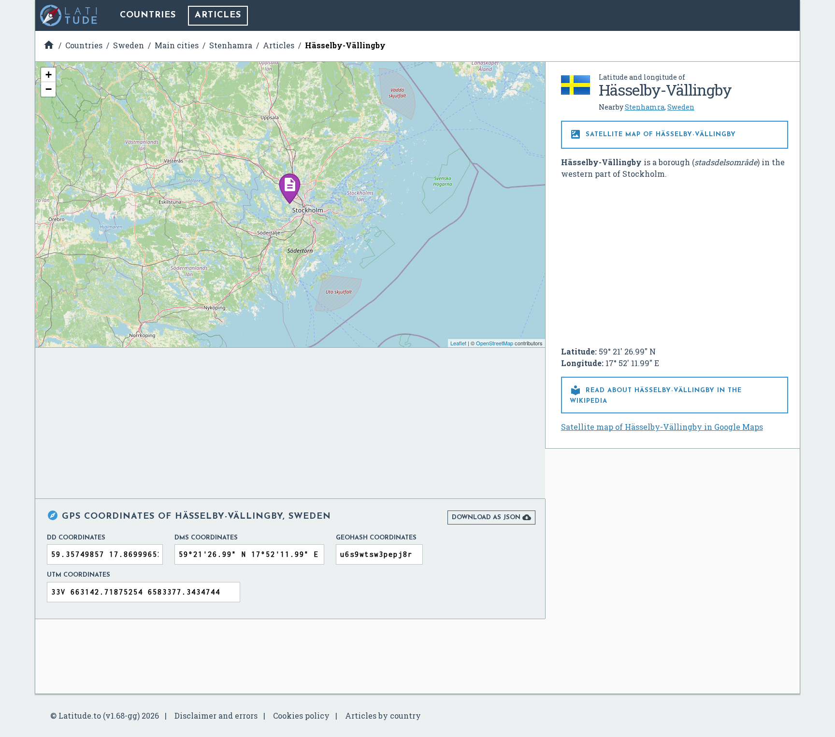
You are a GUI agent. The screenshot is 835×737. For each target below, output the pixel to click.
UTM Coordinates (78, 575)
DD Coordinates (76, 538)
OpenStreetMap (494, 343)
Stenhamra (644, 107)
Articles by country (383, 715)
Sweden (680, 107)
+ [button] (48, 75)
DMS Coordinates (206, 538)
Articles (218, 15)
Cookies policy (301, 715)
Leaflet (458, 343)
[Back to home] (69, 15)
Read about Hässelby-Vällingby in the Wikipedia (656, 394)
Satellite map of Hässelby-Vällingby (653, 134)
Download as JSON (491, 517)
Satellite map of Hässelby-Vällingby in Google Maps (662, 427)
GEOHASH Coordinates (376, 538)
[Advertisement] (674, 258)
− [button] (48, 89)
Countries (148, 15)
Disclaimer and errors (216, 715)
